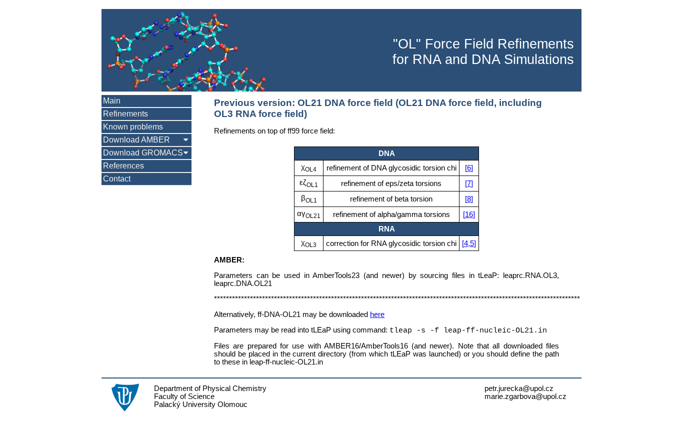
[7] (469, 184)
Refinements (125, 114)
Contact (116, 178)
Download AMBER (136, 140)
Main (111, 100)
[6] (469, 168)
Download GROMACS (143, 152)
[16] (469, 214)
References (123, 166)
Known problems (133, 126)
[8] (469, 199)
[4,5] (469, 244)
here (377, 314)
